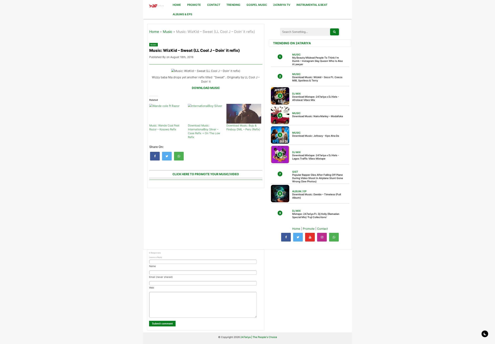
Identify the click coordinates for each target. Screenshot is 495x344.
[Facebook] (286, 237)
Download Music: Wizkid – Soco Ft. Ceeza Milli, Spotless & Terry (317, 79)
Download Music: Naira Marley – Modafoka (317, 116)
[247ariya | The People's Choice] (156, 6)
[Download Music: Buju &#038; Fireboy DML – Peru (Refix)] (243, 114)
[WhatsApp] (334, 237)
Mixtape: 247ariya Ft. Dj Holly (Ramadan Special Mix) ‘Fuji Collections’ (315, 215)
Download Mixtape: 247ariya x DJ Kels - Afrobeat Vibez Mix (315, 98)
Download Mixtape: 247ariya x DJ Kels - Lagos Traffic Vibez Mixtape (315, 157)
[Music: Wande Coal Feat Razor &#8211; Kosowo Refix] (166, 114)
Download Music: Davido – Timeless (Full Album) (316, 196)
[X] (298, 237)
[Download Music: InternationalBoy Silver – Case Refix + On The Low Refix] (205, 114)
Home (154, 32)
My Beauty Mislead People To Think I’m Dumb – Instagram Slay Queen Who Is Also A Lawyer (317, 61)
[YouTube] (310, 237)
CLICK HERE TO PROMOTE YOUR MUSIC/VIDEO (205, 174)
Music (167, 32)
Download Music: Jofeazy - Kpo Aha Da (315, 135)
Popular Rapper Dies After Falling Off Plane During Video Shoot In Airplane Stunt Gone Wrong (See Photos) (317, 178)
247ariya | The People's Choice (258, 337)
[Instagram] (322, 237)
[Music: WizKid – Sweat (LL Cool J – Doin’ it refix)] (155, 156)
